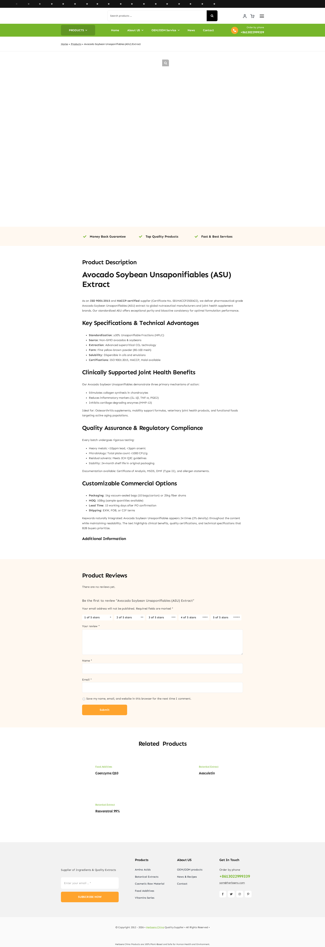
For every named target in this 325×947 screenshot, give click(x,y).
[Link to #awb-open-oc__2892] (262, 16)
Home (64, 44)
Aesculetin (207, 773)
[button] (165, 63)
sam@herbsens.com (232, 882)
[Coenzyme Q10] (74, 760)
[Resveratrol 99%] (74, 798)
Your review (91, 626)
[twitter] (231, 894)
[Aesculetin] (178, 760)
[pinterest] (248, 894)
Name (87, 660)
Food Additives (103, 766)
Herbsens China (155, 927)
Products (76, 44)
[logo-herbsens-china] (77, 13)
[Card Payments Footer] (162, 936)
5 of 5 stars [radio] (220, 617)
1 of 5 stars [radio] (92, 617)
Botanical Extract (208, 766)
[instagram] (239, 894)
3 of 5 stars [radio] (156, 617)
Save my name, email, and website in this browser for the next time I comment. (138, 698)
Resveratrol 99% (107, 811)
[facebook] (222, 894)
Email (87, 679)
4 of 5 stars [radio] (188, 617)
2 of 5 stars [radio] (124, 617)
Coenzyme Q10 (106, 773)
